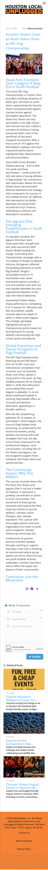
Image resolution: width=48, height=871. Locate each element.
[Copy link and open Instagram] (27, 588)
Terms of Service (24, 840)
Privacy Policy (24, 849)
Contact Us (24, 832)
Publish (36, 656)
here (29, 869)
